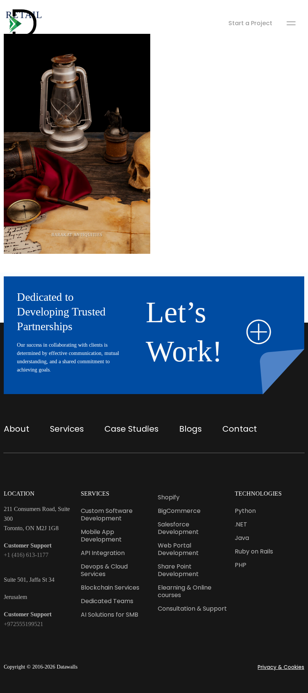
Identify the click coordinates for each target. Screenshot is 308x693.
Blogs (190, 429)
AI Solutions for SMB (109, 614)
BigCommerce (179, 510)
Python (245, 510)
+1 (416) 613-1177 (26, 555)
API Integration (103, 553)
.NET (241, 524)
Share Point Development (178, 570)
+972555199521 (23, 624)
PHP (240, 565)
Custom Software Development (107, 514)
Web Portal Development (178, 549)
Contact (239, 429)
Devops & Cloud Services (104, 570)
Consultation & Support (192, 608)
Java (242, 538)
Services (67, 429)
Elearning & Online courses (184, 591)
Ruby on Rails (254, 551)
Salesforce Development (178, 528)
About (16, 429)
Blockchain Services (110, 587)
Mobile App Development (101, 536)
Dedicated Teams (107, 601)
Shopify (169, 497)
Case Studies (131, 429)
